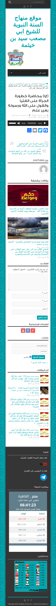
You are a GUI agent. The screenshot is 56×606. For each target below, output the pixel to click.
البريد (46, 301)
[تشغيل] (44, 123)
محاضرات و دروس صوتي (18, 115)
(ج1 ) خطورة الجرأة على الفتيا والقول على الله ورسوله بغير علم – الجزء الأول (32, 144)
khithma (34, 115)
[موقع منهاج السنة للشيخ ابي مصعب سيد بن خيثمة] (16, 65)
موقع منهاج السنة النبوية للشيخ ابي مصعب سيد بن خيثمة (28, 31)
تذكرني (26, 357)
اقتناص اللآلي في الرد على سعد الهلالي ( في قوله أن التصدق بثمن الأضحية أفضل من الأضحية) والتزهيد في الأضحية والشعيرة (29, 251)
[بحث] (10, 2)
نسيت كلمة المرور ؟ (38, 362)
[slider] (13, 122)
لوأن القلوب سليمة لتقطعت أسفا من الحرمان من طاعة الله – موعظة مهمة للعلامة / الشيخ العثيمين (28, 211)
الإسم (45, 293)
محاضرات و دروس (31, 84)
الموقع (45, 309)
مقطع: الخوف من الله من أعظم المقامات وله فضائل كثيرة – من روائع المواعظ (24, 151)
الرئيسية (42, 84)
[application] (28, 123)
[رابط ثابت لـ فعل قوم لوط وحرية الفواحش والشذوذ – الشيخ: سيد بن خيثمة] (28, 239)
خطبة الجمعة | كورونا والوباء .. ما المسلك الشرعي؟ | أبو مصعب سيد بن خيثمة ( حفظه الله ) (23, 390)
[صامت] (18, 123)
